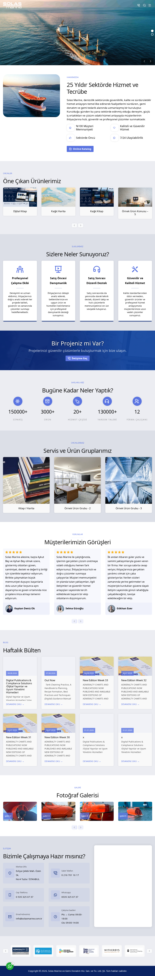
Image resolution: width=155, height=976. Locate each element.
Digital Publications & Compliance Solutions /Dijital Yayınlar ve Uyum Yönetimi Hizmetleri (19, 686)
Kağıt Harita (20, 211)
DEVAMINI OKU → (15, 704)
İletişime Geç (79, 358)
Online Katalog (82, 149)
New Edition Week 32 (134, 680)
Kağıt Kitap (58, 211)
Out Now (50, 680)
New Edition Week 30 (57, 737)
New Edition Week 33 (95, 680)
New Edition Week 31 (18, 737)
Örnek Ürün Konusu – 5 (97, 212)
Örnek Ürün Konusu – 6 (135, 212)
